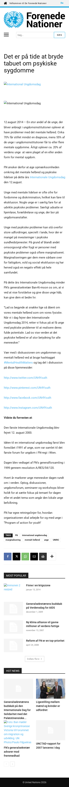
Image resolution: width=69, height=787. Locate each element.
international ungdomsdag (34, 535)
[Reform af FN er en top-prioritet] (13, 645)
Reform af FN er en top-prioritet (45, 640)
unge (46, 540)
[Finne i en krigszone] (13, 590)
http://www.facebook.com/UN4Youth (27, 397)
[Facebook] (8, 556)
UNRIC (56, 540)
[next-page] (12, 764)
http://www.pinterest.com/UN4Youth (27, 387)
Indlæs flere (33, 658)
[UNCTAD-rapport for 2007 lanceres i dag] (50, 730)
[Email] (34, 556)
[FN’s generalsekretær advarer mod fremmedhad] (18, 732)
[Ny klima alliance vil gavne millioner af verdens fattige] (13, 627)
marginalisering (13, 540)
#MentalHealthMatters (18, 362)
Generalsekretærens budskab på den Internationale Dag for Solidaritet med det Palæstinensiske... (17, 710)
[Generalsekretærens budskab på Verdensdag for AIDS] (13, 608)
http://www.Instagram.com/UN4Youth (28, 407)
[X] (16, 556)
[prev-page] (6, 764)
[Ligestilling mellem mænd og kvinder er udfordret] (50, 689)
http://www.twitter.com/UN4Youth (25, 377)
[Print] (43, 556)
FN (16, 535)
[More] (52, 556)
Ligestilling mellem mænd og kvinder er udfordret (48, 706)
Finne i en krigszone (38, 585)
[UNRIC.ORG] (34, 19)
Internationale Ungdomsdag (47, 177)
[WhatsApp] (25, 556)
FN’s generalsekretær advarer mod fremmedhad (17, 751)
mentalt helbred (32, 540)
